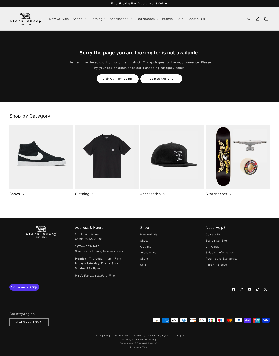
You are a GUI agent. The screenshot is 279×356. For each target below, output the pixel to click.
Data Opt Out (180, 335)
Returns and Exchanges (222, 258)
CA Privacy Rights (159, 335)
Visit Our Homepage (117, 78)
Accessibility (139, 335)
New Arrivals (148, 234)
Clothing (82, 194)
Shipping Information (220, 252)
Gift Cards (212, 246)
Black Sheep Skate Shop (144, 339)
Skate (144, 258)
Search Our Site (161, 78)
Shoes (14, 194)
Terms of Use (121, 335)
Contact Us (213, 234)
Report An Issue (216, 264)
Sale (143, 264)
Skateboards (216, 194)
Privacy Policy (103, 335)
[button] (79, 19)
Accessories (150, 194)
